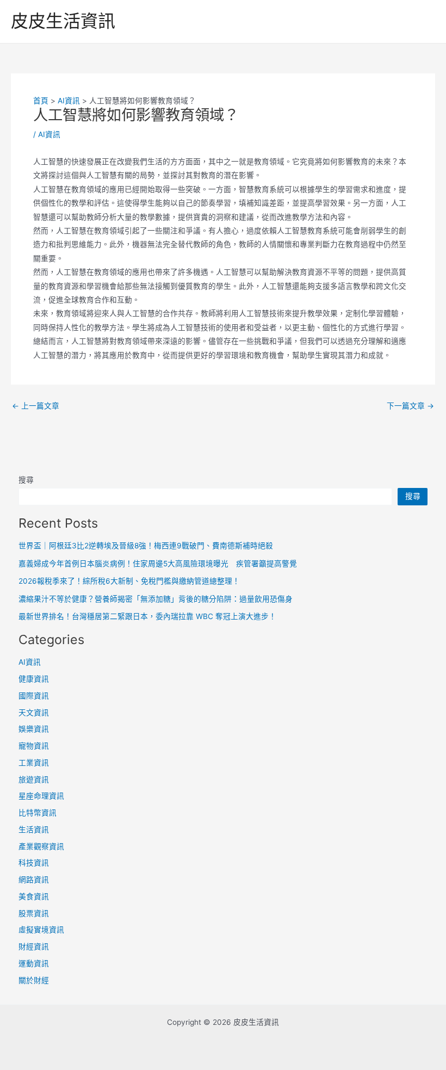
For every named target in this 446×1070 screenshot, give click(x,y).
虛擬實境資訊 (41, 929)
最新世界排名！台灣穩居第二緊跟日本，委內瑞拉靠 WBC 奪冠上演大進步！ (147, 616)
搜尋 (26, 479)
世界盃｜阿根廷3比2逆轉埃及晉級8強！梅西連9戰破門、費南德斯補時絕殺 (145, 545)
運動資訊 (33, 963)
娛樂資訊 (33, 729)
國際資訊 (33, 695)
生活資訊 (33, 829)
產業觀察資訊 (41, 846)
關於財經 (33, 980)
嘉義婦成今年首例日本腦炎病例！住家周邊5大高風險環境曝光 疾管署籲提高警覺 (157, 563)
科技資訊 (33, 862)
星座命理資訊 (41, 795)
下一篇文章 (410, 406)
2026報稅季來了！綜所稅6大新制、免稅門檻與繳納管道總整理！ (129, 581)
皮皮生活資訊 (63, 21)
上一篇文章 (35, 406)
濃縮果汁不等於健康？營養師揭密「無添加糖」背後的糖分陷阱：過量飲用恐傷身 (155, 599)
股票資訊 (33, 913)
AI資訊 (49, 134)
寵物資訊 (33, 745)
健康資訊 (33, 679)
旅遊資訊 (33, 779)
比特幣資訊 (37, 812)
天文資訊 (33, 712)
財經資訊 (33, 946)
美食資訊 (33, 896)
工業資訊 (33, 762)
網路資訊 (33, 879)
